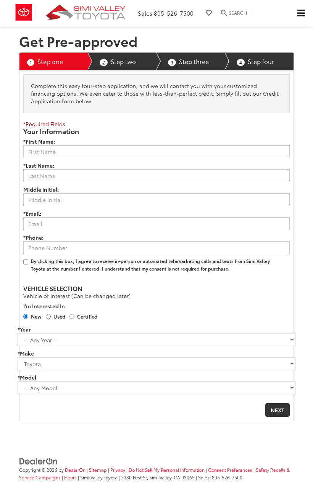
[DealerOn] (38, 461)
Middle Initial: (41, 189)
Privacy (117, 469)
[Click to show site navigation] (301, 13)
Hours (70, 477)
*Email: (32, 213)
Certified (87, 316)
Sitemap (98, 469)
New (36, 316)
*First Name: (39, 141)
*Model (27, 377)
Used (59, 316)
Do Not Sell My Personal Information (167, 469)
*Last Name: (38, 165)
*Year (24, 329)
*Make (26, 353)
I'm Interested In (44, 306)
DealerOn (75, 469)
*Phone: (33, 237)
